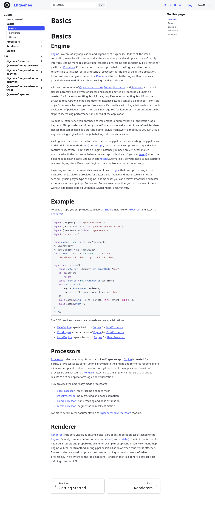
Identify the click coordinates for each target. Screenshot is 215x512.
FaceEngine (64, 327)
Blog (189, 5)
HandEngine (64, 337)
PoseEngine (64, 332)
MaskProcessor (66, 406)
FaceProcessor (114, 327)
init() (86, 145)
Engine (55, 54)
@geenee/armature (91, 87)
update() (124, 439)
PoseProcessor (115, 332)
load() (109, 439)
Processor (69, 67)
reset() (104, 158)
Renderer (101, 76)
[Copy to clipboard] (156, 222)
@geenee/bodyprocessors (115, 413)
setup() (99, 145)
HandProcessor (116, 337)
